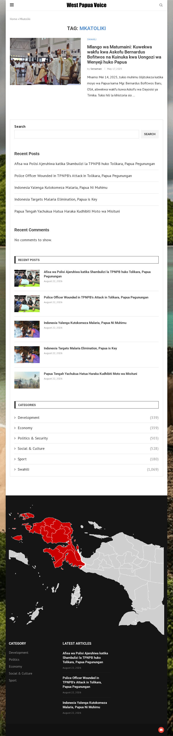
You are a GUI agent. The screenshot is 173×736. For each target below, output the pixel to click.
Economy (88, 427)
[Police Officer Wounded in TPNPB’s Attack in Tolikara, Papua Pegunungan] (27, 303)
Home (13, 19)
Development (88, 417)
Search (20, 126)
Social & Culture (88, 448)
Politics (14, 659)
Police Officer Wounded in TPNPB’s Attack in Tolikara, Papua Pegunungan (73, 175)
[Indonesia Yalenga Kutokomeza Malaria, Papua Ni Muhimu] (27, 329)
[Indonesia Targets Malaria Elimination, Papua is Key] (27, 354)
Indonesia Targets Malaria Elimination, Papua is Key (55, 199)
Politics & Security (88, 438)
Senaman (96, 68)
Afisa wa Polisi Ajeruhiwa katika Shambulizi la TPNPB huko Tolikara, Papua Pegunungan (84, 163)
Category (17, 643)
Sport (88, 459)
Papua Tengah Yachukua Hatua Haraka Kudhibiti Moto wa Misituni (67, 211)
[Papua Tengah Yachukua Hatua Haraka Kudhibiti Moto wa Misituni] (27, 380)
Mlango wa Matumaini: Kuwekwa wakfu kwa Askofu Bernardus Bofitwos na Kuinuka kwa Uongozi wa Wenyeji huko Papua (124, 54)
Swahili (88, 469)
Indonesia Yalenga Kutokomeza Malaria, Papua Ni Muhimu (60, 187)
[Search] (161, 5)
